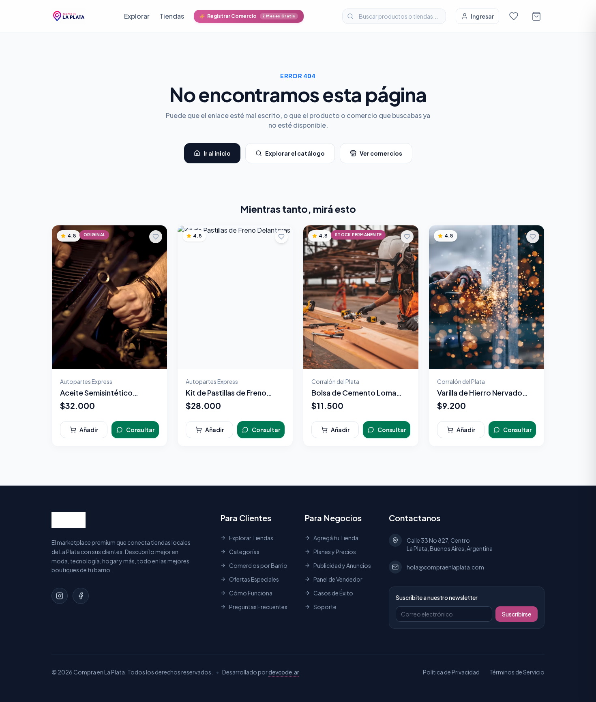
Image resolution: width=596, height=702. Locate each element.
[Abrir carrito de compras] (536, 16)
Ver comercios (381, 153)
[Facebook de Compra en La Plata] (81, 596)
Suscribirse (516, 614)
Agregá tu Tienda (335, 537)
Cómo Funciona (250, 593)
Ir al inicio (217, 153)
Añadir (88, 429)
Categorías (244, 551)
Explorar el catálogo (295, 153)
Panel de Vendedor (337, 579)
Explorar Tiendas (251, 537)
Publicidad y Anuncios (342, 565)
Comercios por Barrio (258, 565)
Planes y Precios (334, 551)
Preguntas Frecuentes (258, 606)
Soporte (325, 606)
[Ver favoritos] (514, 16)
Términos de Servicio (517, 672)
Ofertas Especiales (254, 579)
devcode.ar (283, 672)
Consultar (140, 429)
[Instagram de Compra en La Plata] (59, 596)
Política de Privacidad (451, 672)
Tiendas (171, 16)
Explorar (137, 16)
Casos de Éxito (333, 593)
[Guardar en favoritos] (155, 236)
